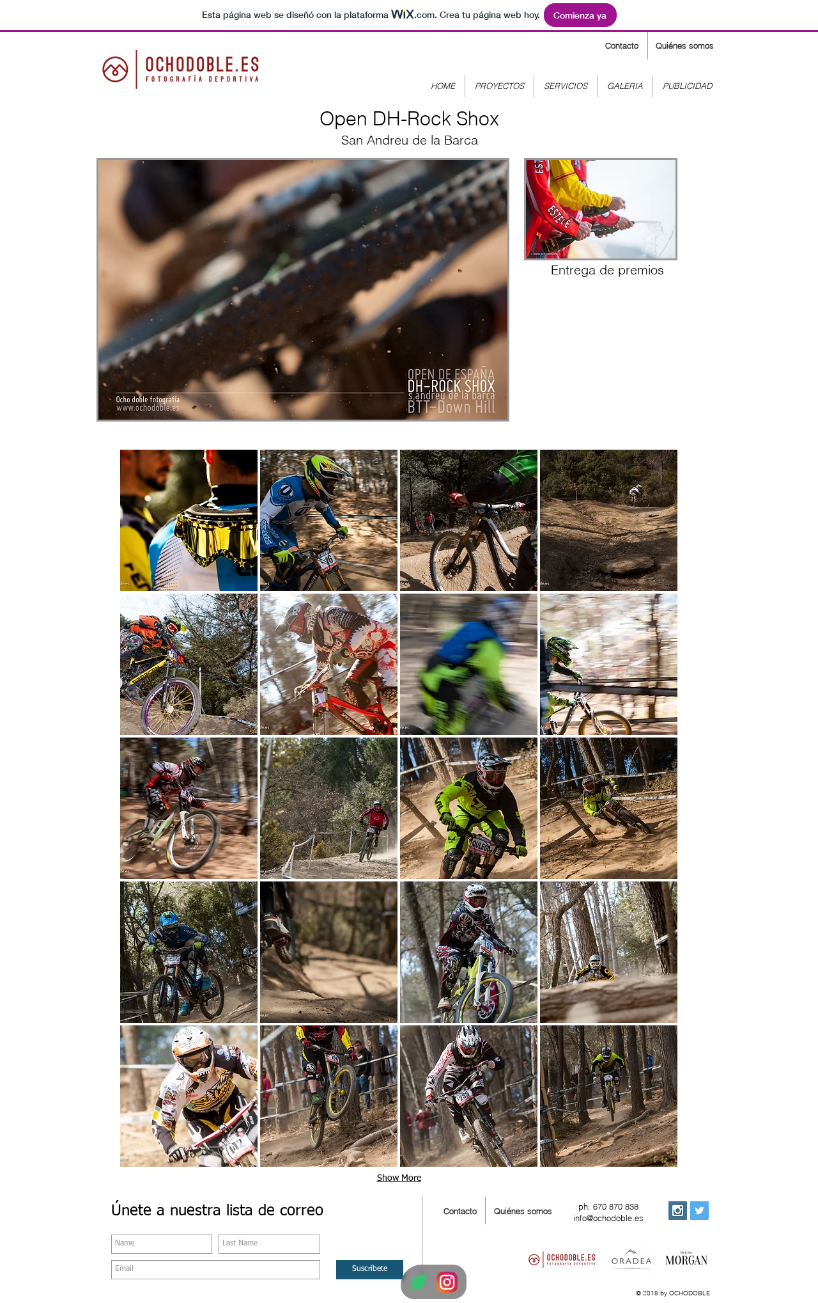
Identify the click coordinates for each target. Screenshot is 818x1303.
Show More (399, 1178)
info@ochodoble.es (608, 1218)
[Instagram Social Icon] (677, 1210)
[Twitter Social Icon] (699, 1210)
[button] (189, 520)
